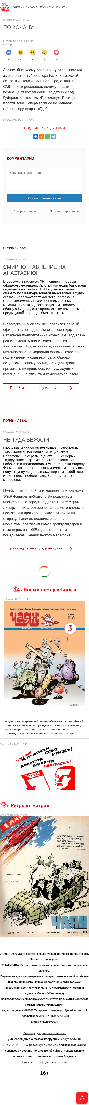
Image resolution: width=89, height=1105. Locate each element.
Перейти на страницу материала (36, 388)
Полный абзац (15, 247)
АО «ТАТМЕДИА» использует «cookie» (30, 1045)
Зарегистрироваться (64, 211)
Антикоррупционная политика (44, 1033)
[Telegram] (53, 136)
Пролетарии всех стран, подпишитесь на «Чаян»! (39, 7)
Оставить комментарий (44, 198)
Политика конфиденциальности (44, 1062)
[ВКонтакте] (35, 136)
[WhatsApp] (47, 136)
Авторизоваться (25, 211)
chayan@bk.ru (71, 1039)
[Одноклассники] (41, 136)
